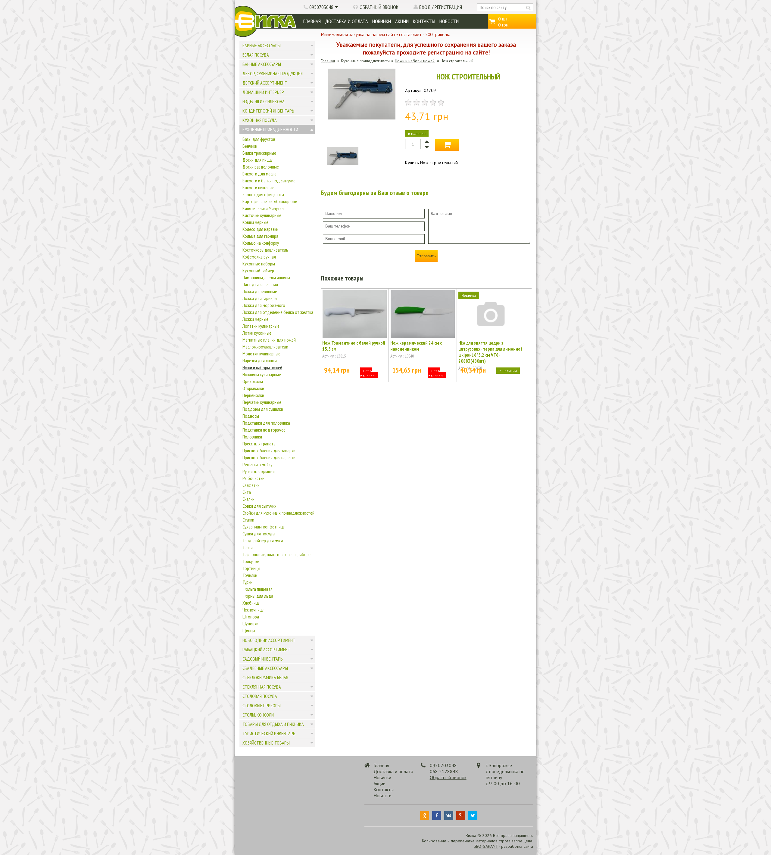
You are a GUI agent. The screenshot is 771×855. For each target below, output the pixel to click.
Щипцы (248, 630)
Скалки (248, 499)
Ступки (248, 520)
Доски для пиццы (257, 160)
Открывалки (253, 388)
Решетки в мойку (257, 464)
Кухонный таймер (258, 271)
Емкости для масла (259, 174)
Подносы (250, 416)
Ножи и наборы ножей (262, 367)
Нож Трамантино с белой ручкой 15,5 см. (353, 346)
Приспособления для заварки (268, 451)
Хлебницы (251, 603)
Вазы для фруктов (258, 139)
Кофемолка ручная (259, 257)
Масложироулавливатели (265, 347)
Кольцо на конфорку (260, 243)
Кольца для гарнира (260, 236)
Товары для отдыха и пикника (273, 724)
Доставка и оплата (346, 21)
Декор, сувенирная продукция (272, 73)
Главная (312, 21)
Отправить (426, 256)
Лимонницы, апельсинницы (266, 277)
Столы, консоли (258, 715)
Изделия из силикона (263, 101)
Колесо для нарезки (260, 229)
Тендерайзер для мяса (262, 540)
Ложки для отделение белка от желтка (277, 312)
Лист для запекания (260, 284)
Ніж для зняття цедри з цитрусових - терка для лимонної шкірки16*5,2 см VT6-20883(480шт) (490, 352)
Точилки (249, 575)
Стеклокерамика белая (265, 677)
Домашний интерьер (263, 92)
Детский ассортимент (264, 83)
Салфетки (251, 485)
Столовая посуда (259, 696)
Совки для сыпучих (259, 506)
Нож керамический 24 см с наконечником (416, 346)
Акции (402, 21)
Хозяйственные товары (266, 743)
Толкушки (250, 561)
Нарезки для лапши (259, 361)
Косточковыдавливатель (265, 250)
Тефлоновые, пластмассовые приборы (276, 554)
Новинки (381, 21)
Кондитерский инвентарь (268, 111)
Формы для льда (257, 596)
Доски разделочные (260, 167)
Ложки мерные (255, 319)
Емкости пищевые (258, 187)
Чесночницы (253, 610)
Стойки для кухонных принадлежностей (278, 513)
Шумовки (250, 624)
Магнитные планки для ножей (269, 340)
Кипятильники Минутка (263, 208)
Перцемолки (253, 395)
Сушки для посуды (258, 534)
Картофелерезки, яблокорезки (269, 201)
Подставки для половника (266, 423)
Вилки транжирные (259, 153)
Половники (252, 437)
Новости (449, 21)
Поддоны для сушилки (262, 409)
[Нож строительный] (361, 118)
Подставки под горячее (264, 430)
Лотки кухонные (256, 333)
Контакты (424, 21)
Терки (247, 547)
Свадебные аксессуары (265, 668)
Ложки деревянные (259, 291)
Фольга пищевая (257, 589)
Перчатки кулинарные (261, 402)
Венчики (249, 146)
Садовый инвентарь (262, 659)
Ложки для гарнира (259, 298)
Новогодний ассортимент (268, 640)
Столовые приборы (261, 705)
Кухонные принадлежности (270, 129)
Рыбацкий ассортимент (266, 649)
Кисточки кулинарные (261, 215)
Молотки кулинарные (261, 354)
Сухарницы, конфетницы (264, 527)
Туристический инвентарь (268, 733)
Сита (246, 492)
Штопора (250, 617)
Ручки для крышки (258, 471)
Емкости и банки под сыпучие (268, 181)
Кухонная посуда (259, 120)
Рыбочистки (253, 478)
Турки (247, 582)
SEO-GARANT (486, 846)
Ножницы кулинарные (261, 374)
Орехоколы (252, 381)
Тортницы (251, 568)
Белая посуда (255, 55)
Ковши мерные (255, 222)
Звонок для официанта (263, 194)
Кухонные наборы (258, 264)
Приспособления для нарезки (268, 457)
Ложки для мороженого (263, 305)
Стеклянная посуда (261, 687)
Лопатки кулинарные (260, 326)
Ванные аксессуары (261, 64)
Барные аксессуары (261, 45)
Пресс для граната (259, 444)
